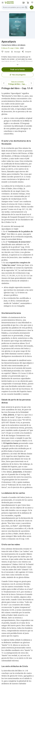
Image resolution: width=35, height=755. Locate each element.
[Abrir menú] (2, 2)
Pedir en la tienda (17, 70)
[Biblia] (23, 2)
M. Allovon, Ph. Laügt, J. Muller (10, 48)
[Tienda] (28, 2)
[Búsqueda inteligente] (32, 7)
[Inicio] (9, 2)
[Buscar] (26, 7)
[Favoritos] (32, 2)
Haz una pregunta (18, 75)
